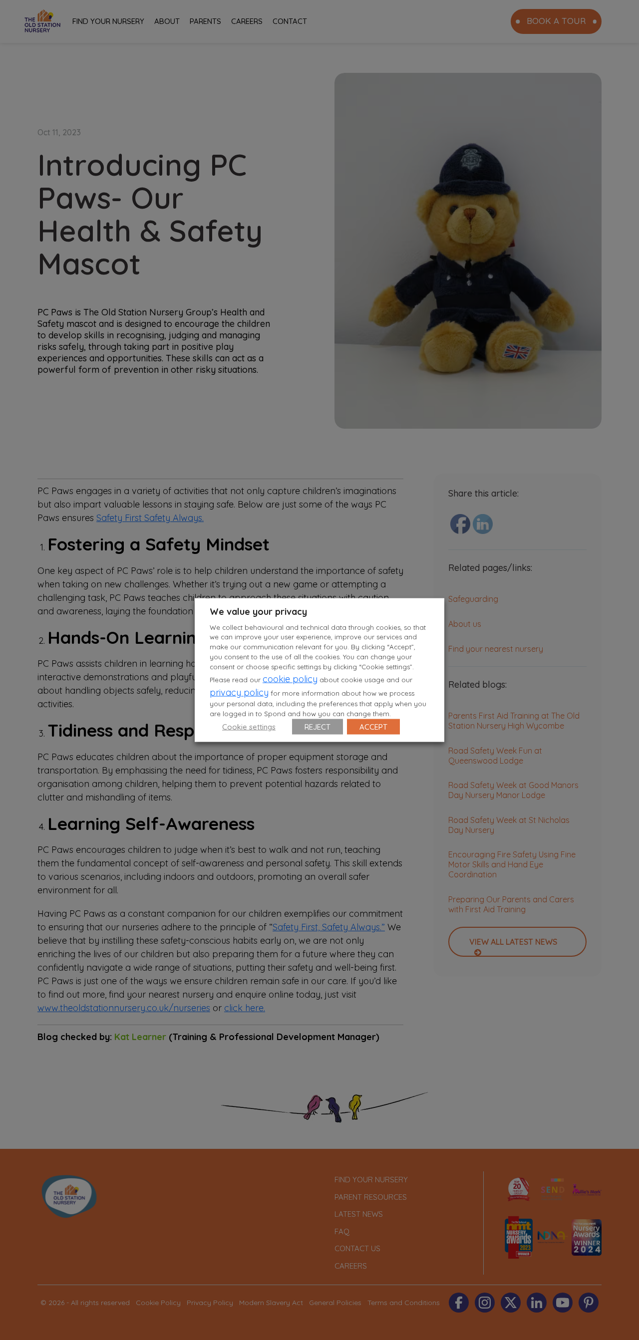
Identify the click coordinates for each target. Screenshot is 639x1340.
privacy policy (239, 692)
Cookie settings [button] (249, 727)
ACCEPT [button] (373, 727)
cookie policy (290, 679)
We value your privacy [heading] (258, 611)
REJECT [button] (317, 727)
